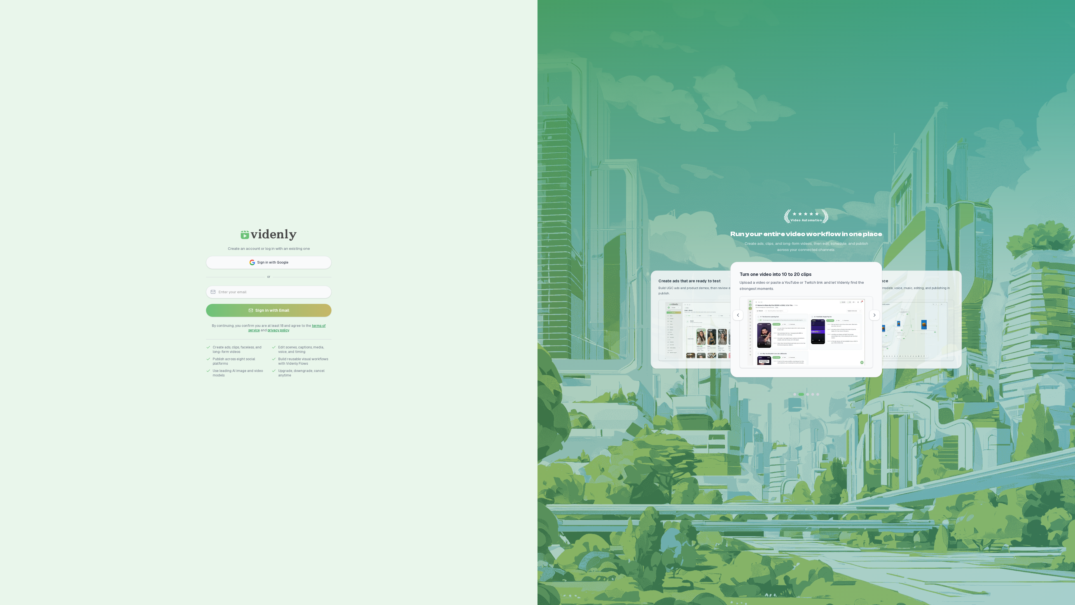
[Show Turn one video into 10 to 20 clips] (799, 394)
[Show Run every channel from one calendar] (812, 394)
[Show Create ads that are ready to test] (794, 394)
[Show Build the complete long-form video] (817, 394)
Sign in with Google (272, 262)
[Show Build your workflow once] (806, 394)
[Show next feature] (874, 315)
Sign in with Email (272, 310)
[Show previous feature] (738, 315)
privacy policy (278, 330)
